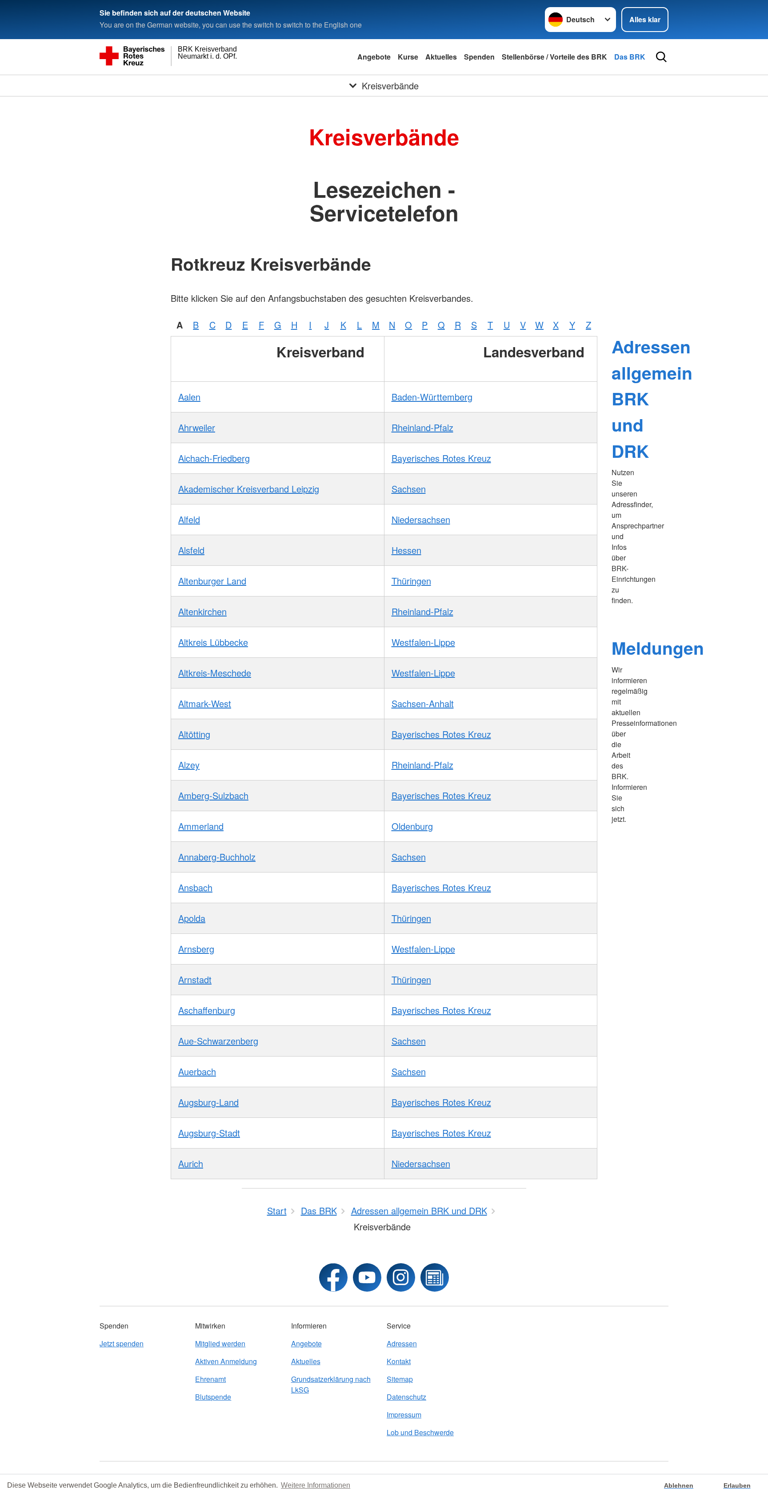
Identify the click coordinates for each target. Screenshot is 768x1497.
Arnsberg (196, 948)
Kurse (408, 57)
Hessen (406, 550)
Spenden (479, 57)
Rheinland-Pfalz (422, 427)
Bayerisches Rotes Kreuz (441, 458)
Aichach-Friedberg (214, 458)
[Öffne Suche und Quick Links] (661, 57)
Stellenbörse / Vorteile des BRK (554, 57)
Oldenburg (412, 826)
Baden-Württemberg (432, 396)
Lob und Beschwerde (420, 1432)
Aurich (190, 1163)
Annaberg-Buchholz (217, 856)
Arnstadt (195, 979)
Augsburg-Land (208, 1102)
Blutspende (213, 1397)
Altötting (194, 734)
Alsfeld (191, 550)
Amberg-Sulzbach (213, 795)
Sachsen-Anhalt (423, 703)
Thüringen (411, 580)
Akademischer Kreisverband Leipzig (248, 488)
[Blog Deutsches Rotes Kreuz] (434, 1277)
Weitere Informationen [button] (315, 1485)
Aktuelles (441, 57)
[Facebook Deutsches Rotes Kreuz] (333, 1277)
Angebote (374, 57)
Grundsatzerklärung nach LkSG (331, 1384)
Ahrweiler (196, 427)
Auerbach (197, 1071)
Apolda (191, 918)
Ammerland (201, 826)
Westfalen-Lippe (423, 642)
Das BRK (629, 57)
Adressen (402, 1343)
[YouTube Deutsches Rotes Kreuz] (367, 1277)
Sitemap (400, 1379)
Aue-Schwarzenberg (218, 1040)
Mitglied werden (220, 1343)
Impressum (404, 1414)
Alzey (189, 764)
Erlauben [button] (737, 1485)
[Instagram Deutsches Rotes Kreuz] (401, 1277)
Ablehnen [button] (678, 1485)
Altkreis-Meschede (214, 672)
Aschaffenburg (206, 1010)
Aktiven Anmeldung (226, 1361)
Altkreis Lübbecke (213, 642)
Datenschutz (406, 1397)
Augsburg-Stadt (209, 1132)
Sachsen (409, 488)
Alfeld (189, 519)
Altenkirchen (202, 611)
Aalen (189, 396)
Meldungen (658, 647)
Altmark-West (204, 703)
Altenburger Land (212, 580)
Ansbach (195, 887)
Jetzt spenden (122, 1343)
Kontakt (399, 1361)
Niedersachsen (421, 519)
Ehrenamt (210, 1379)
